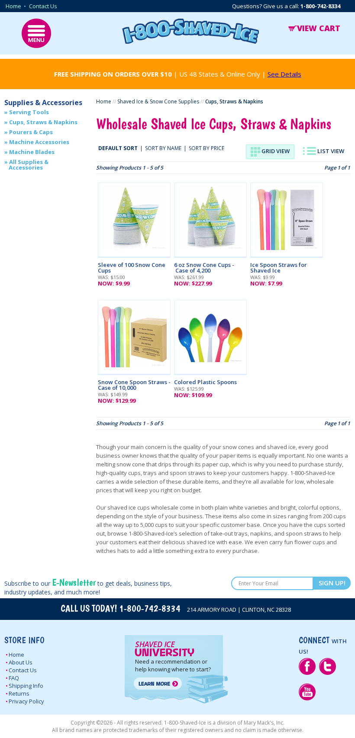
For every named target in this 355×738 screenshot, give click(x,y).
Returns (19, 693)
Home (13, 6)
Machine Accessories (39, 142)
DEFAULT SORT (118, 148)
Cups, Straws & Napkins (43, 122)
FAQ (14, 678)
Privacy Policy (26, 701)
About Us (20, 662)
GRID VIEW (275, 151)
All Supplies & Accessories (28, 164)
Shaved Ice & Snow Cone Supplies (158, 101)
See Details (284, 74)
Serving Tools (29, 112)
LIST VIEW (330, 151)
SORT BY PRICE (206, 148)
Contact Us (43, 6)
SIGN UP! (332, 582)
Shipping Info (26, 686)
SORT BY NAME (163, 148)
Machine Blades (32, 152)
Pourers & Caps (31, 132)
